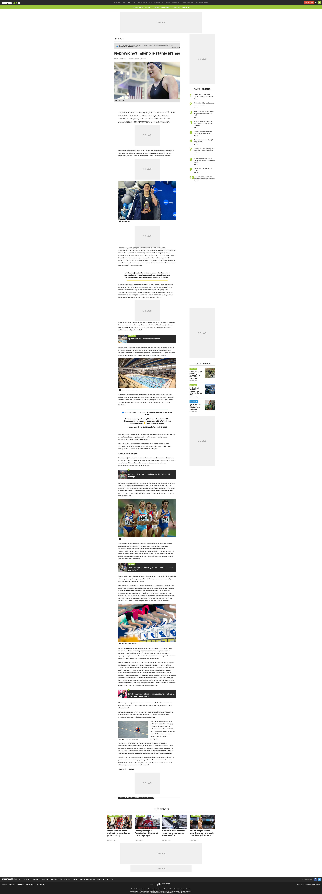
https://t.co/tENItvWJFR (154, 423)
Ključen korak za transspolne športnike (144, 339)
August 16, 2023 (160, 427)
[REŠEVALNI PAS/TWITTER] (147, 623)
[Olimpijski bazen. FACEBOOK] (147, 373)
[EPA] (147, 518)
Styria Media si (316, 884)
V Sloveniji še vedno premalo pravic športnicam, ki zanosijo (149, 475)
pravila (152, 797)
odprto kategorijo (137, 350)
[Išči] (316, 2)
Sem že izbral (176, 48)
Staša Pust (122, 59)
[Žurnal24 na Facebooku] (315, 879)
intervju (132, 564)
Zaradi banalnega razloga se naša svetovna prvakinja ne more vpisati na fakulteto (151, 695)
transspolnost (138, 797)
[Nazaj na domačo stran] (116, 39)
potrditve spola (156, 446)
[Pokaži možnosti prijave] (319, 2)
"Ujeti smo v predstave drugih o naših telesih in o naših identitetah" (150, 568)
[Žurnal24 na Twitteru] (319, 879)
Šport (121, 39)
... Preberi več (185, 892)
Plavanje (132, 335)
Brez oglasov (309, 2)
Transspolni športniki (125, 797)
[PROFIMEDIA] (147, 200)
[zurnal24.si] (11, 2)
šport (146, 797)
